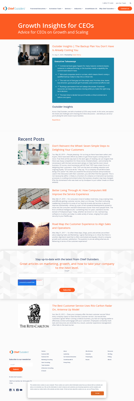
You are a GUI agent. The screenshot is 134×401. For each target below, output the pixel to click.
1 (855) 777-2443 (107, 3)
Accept (97, 393)
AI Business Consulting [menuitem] (47, 368)
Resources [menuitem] (110, 351)
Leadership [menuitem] (66, 354)
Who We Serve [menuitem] (89, 351)
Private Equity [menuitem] (89, 356)
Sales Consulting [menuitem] (45, 362)
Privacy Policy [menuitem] (67, 362)
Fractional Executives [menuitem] (38, 9)
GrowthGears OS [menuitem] (91, 9)
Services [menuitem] (68, 9)
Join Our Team (121, 3)
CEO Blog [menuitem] (110, 354)
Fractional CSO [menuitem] (45, 356)
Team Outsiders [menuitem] (45, 365)
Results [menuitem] (87, 359)
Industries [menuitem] (78, 9)
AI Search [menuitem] (43, 370)
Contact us (125, 9)
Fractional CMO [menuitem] (45, 354)
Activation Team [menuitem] (55, 9)
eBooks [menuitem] (110, 359)
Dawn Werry (77, 55)
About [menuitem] (65, 351)
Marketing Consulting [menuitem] (46, 359)
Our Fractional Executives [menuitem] (70, 356)
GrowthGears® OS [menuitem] (68, 359)
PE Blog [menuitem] (110, 356)
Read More (56, 120)
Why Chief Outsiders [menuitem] (106, 9)
